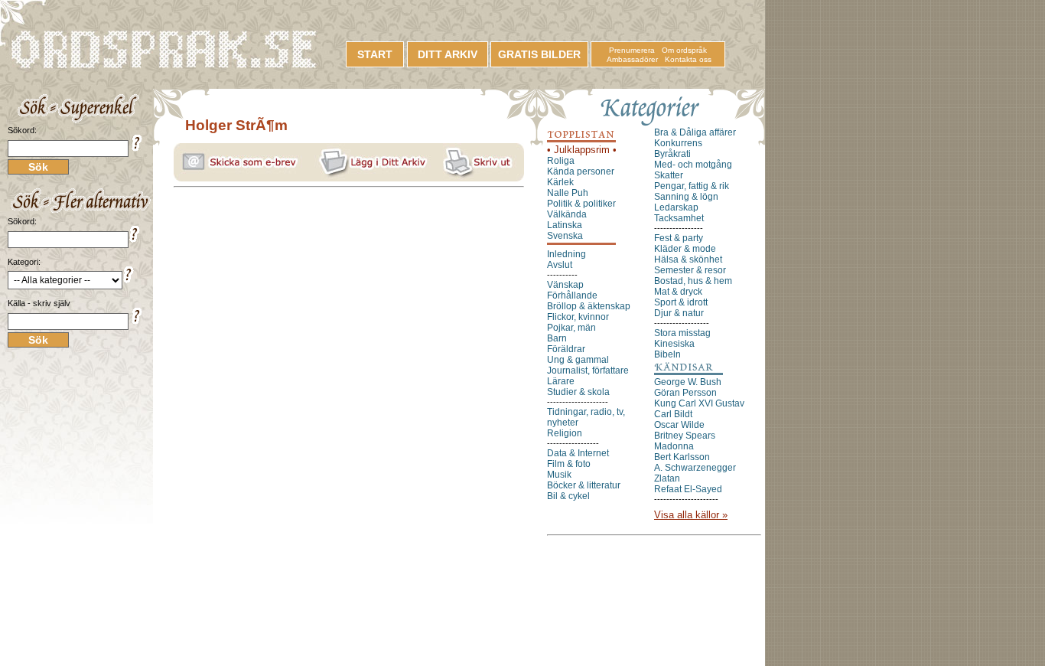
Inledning (566, 254)
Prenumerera (632, 50)
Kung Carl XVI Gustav (699, 403)
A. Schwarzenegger (695, 467)
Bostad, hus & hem (693, 281)
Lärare (561, 381)
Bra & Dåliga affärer (695, 132)
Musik (559, 474)
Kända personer (580, 171)
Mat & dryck (678, 291)
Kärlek (560, 182)
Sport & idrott (681, 302)
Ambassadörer (632, 59)
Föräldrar (566, 349)
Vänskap (565, 284)
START (374, 54)
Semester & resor (690, 270)
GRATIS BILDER (539, 54)
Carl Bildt (673, 414)
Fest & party (678, 238)
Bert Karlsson (682, 457)
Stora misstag (682, 333)
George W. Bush (687, 382)
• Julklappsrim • (582, 149)
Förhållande (572, 295)
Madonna (674, 446)
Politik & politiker (581, 203)
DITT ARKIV (447, 54)
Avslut (559, 265)
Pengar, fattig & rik (691, 186)
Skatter (668, 175)
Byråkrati (672, 154)
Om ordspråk (684, 50)
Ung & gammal (578, 359)
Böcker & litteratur (583, 485)
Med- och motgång (693, 164)
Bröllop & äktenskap (588, 306)
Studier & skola (578, 392)
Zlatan (667, 478)
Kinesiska (674, 343)
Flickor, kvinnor (578, 317)
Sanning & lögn (686, 196)
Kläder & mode (685, 248)
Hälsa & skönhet (688, 259)
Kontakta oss (688, 59)
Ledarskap (676, 207)
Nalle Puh (567, 193)
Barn (557, 338)
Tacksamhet (679, 218)
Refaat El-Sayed (688, 489)
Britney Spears (684, 435)
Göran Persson (685, 392)
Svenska (565, 235)
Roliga (561, 160)
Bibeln (667, 354)
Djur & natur (679, 313)
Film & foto (569, 464)
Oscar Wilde (679, 425)
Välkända (567, 214)
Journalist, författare (588, 370)
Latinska (564, 225)
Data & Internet (578, 453)
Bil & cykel (568, 496)
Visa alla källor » (691, 515)
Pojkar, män (571, 327)
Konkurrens (678, 143)
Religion (564, 433)
